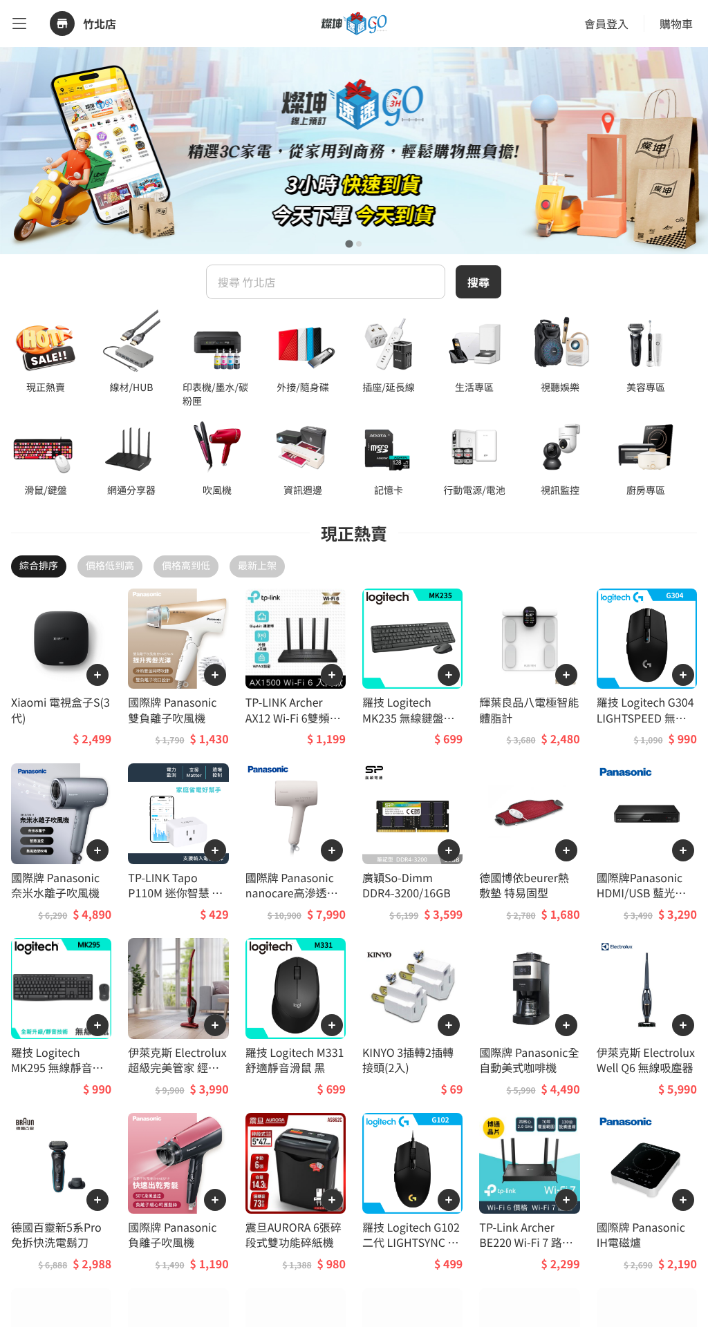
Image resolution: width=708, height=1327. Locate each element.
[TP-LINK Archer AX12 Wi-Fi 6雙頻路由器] (295, 639)
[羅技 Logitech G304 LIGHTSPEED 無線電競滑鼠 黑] (647, 639)
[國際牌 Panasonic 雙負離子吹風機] (178, 639)
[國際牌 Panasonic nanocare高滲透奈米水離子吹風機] (295, 813)
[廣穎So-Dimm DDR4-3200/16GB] (412, 813)
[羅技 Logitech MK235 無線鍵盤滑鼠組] (412, 639)
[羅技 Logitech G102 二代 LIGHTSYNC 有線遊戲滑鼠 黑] (412, 1163)
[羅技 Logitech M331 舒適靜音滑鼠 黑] (295, 988)
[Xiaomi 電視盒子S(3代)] (61, 639)
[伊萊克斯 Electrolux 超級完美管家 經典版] (178, 988)
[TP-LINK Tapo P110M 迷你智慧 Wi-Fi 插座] (178, 813)
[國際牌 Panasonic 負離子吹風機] (178, 1163)
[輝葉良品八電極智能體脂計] (529, 639)
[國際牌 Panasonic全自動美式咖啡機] (529, 988)
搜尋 (478, 282)
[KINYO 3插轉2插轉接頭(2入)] (412, 988)
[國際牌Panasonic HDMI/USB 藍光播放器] (647, 813)
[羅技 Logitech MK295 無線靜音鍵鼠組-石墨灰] (61, 988)
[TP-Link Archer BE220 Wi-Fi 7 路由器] (529, 1163)
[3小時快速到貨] (354, 150)
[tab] (349, 243)
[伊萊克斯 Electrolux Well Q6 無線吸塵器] (647, 988)
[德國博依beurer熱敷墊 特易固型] (529, 813)
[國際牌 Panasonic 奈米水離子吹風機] (61, 813)
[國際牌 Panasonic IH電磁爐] (647, 1163)
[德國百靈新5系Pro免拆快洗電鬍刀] (61, 1163)
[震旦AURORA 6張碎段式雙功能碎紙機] (295, 1163)
